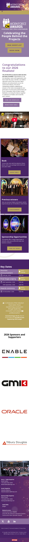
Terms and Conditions (13, 528)
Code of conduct (4, 528)
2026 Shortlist (14, 45)
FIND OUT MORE (14, 248)
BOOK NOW (14, 50)
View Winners (14, 209)
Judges (4, 506)
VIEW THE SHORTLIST (12, 100)
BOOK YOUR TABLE (11, 104)
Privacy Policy (23, 528)
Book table (14, 172)
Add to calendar (23, 271)
